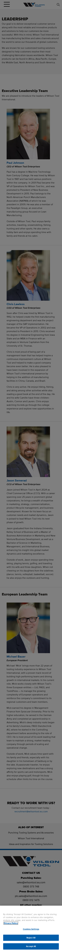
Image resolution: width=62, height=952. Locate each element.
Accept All (31, 946)
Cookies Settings (31, 929)
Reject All (30, 937)
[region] (31, 929)
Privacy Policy (11, 923)
